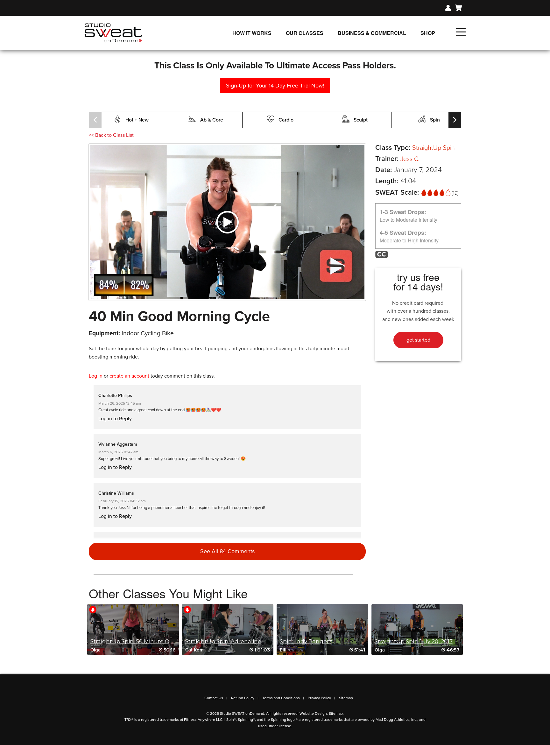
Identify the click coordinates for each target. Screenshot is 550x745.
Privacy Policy (319, 698)
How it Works (251, 33)
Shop (427, 33)
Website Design (313, 713)
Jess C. (410, 159)
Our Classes (304, 33)
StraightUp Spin (433, 148)
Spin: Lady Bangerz (306, 641)
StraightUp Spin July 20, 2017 (414, 641)
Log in (95, 376)
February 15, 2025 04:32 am (122, 501)
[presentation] (95, 120)
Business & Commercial (372, 33)
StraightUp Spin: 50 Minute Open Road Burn (150, 641)
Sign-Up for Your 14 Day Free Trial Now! (275, 85)
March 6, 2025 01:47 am (118, 452)
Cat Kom (194, 650)
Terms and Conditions (281, 698)
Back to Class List (111, 135)
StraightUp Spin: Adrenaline (223, 641)
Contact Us (213, 698)
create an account (129, 376)
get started (418, 340)
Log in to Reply (115, 418)
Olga (95, 650)
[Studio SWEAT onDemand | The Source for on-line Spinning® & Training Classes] (113, 32)
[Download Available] (92, 609)
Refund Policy (242, 698)
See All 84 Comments (227, 551)
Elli (283, 650)
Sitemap (346, 698)
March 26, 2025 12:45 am (119, 403)
